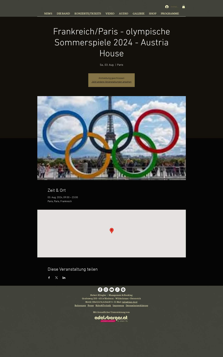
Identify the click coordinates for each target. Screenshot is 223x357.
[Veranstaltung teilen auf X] (56, 277)
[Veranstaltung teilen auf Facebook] (49, 277)
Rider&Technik (103, 305)
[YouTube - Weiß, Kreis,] (111, 289)
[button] (183, 6)
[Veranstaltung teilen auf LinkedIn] (64, 277)
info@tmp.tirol (129, 301)
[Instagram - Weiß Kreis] (106, 289)
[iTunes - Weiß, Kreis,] (117, 289)
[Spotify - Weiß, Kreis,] (123, 289)
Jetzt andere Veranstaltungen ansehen (111, 81)
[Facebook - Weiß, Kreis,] (100, 289)
